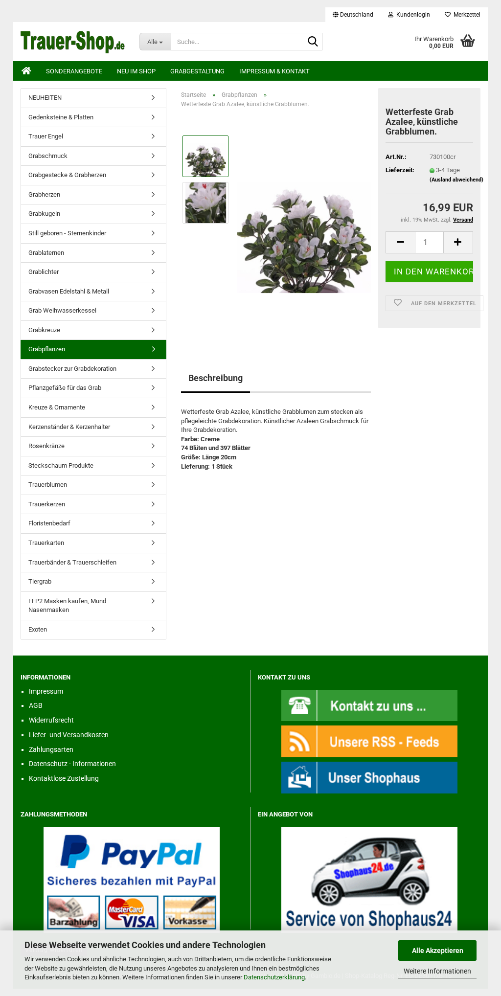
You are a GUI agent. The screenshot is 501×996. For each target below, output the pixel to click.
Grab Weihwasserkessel (62, 310)
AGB (36, 705)
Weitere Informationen (437, 971)
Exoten (37, 629)
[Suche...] (313, 42)
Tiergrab (39, 581)
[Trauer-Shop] (73, 41)
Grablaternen (46, 252)
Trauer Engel (45, 136)
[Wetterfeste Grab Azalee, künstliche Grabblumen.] (304, 225)
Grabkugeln (44, 213)
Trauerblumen (47, 484)
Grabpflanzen (46, 349)
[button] (353, 14)
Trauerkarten (46, 542)
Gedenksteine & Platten (60, 117)
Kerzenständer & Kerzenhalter (69, 426)
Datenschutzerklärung (274, 977)
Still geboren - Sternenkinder (67, 233)
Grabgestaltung (197, 71)
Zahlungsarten (51, 749)
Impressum (46, 691)
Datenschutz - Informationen (72, 764)
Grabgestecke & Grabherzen (67, 175)
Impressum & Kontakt (274, 71)
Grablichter (43, 271)
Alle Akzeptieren (437, 950)
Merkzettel (465, 14)
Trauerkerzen (46, 504)
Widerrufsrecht (51, 720)
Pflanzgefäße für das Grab (64, 387)
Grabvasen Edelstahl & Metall (68, 291)
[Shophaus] (369, 777)
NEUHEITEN (45, 97)
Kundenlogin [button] (411, 14)
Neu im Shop (136, 71)
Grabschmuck (48, 155)
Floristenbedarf (49, 523)
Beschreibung (215, 378)
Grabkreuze (44, 330)
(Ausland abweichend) (456, 180)
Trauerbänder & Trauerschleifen (72, 562)
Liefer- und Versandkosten (69, 735)
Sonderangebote (74, 71)
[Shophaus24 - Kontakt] (369, 704)
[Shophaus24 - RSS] (369, 741)
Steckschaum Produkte (60, 465)
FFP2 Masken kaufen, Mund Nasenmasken (67, 605)
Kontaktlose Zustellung (64, 778)
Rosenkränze (46, 446)
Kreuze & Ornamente (56, 407)
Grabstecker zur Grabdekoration (72, 368)
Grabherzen (44, 194)
